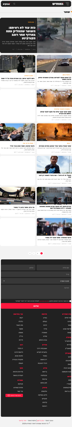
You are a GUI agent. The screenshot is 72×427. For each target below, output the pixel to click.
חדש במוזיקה (42, 395)
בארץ (45, 318)
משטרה (44, 332)
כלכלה (21, 321)
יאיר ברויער (22, 420)
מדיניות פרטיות (18, 372)
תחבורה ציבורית (17, 359)
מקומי (21, 329)
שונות (69, 332)
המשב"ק (68, 348)
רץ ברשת (68, 391)
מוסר (69, 325)
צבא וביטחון (43, 340)
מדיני (45, 329)
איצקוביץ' (68, 341)
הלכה (69, 321)
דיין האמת (43, 359)
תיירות (21, 340)
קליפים (44, 402)
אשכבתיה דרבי (42, 348)
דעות (21, 318)
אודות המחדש (18, 387)
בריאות (44, 372)
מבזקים (20, 384)
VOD (69, 380)
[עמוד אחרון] (30, 253)
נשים (69, 364)
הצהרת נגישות (18, 375)
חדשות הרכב (18, 352)
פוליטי (45, 336)
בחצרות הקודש (42, 352)
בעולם (45, 321)
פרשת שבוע (67, 329)
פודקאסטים (67, 387)
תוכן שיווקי (43, 383)
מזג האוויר (19, 325)
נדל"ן (21, 336)
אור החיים (68, 318)
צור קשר (20, 391)
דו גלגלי (20, 348)
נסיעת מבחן (19, 356)
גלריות (69, 345)
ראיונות (44, 406)
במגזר (45, 356)
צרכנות (44, 379)
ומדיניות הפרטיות (44, 301)
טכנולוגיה (44, 375)
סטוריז (69, 384)
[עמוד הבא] (33, 253)
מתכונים (68, 360)
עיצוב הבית (67, 368)
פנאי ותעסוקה (66, 372)
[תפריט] (67, 3)
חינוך (69, 357)
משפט (21, 332)
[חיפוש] (14, 4)
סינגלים (44, 398)
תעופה (21, 363)
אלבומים (44, 391)
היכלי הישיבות (42, 363)
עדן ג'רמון (40, 420)
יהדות (45, 325)
